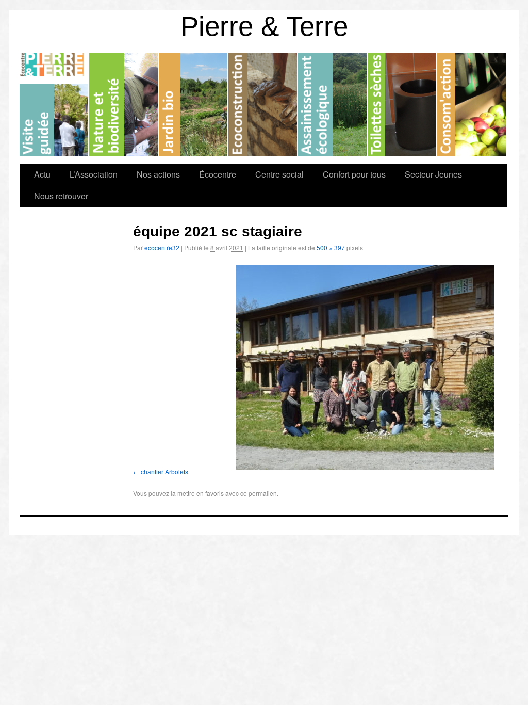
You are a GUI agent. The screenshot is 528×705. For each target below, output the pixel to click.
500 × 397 (331, 247)
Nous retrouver (61, 196)
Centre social (279, 174)
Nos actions (158, 174)
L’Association (94, 174)
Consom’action (471, 104)
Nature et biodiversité (124, 104)
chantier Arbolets (164, 471)
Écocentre (217, 174)
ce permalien (258, 493)
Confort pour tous (354, 174)
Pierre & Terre (264, 26)
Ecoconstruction (263, 104)
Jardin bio (193, 104)
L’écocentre (54, 104)
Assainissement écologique (333, 104)
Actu (42, 174)
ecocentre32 (161, 247)
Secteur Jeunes (433, 174)
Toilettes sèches (402, 104)
